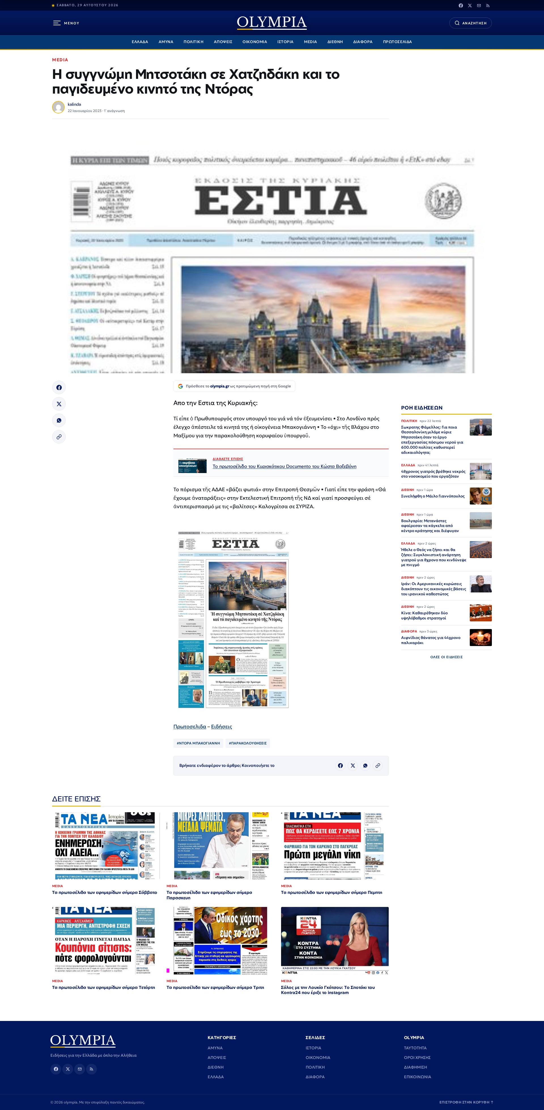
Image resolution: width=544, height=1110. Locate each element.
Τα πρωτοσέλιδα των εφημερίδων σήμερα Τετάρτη (103, 987)
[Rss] (488, 5)
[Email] (479, 5)
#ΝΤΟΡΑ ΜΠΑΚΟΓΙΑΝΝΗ (198, 743)
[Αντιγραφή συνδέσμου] (59, 437)
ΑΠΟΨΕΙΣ (223, 41)
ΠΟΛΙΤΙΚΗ (193, 41)
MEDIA (310, 41)
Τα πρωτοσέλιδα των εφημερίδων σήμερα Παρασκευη (209, 895)
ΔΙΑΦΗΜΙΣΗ (415, 1067)
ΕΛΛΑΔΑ (140, 41)
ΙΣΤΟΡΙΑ (285, 41)
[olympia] (272, 23)
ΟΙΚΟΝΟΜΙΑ (255, 41)
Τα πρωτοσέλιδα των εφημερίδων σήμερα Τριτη (215, 987)
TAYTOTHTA (415, 1047)
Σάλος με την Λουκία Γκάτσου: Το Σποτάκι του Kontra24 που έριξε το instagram (328, 990)
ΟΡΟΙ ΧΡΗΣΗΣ (417, 1057)
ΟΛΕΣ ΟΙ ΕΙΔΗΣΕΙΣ (446, 657)
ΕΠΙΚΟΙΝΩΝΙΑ (417, 1076)
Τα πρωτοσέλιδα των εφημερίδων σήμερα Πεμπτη (331, 892)
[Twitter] (470, 5)
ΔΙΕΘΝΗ (335, 41)
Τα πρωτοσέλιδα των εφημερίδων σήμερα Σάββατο (104, 892)
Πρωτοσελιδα (189, 726)
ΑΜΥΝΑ (166, 41)
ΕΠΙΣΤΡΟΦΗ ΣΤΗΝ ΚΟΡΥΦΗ (466, 1102)
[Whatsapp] (59, 420)
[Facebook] (461, 5)
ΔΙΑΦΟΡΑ (363, 41)
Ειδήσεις (221, 726)
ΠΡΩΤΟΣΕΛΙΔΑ (397, 41)
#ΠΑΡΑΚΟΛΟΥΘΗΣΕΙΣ (248, 743)
